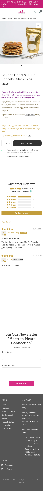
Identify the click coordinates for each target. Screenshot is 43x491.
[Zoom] (38, 25)
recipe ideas (30, 114)
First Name (7, 352)
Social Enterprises (8, 411)
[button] (11, 196)
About (3, 404)
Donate (4, 418)
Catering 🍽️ (6, 428)
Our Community (7, 415)
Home (4, 19)
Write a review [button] (21, 213)
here (29, 135)
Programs (5, 408)
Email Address (9, 365)
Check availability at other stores (18, 156)
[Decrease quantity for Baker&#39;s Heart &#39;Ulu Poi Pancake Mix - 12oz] (3, 143)
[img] (7, 229)
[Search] (35, 12)
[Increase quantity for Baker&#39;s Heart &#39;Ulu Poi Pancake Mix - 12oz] (9, 143)
